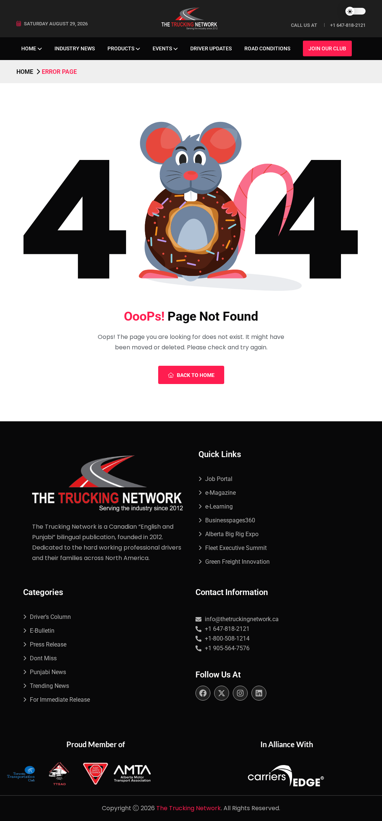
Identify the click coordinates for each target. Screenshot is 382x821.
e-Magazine (220, 492)
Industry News (74, 48)
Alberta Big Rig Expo (232, 534)
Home (28, 48)
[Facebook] (202, 693)
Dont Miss (43, 658)
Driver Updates (211, 48)
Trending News (49, 685)
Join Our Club (327, 48)
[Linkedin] (258, 693)
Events (162, 48)
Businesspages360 (230, 520)
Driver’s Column (50, 616)
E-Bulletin (42, 630)
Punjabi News (48, 672)
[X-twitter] (221, 693)
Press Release (48, 644)
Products (120, 48)
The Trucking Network (188, 808)
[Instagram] (240, 693)
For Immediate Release (60, 699)
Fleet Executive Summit (236, 547)
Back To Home (196, 375)
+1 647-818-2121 (348, 25)
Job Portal (218, 478)
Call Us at (304, 25)
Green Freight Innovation (237, 561)
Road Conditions (267, 48)
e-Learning (219, 506)
